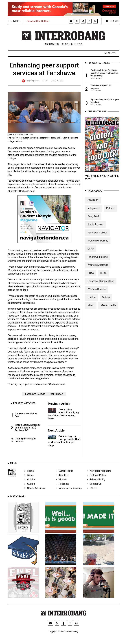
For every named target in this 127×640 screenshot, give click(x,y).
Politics (110, 208)
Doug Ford (93, 216)
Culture (30, 483)
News (45, 81)
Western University (98, 240)
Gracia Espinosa (32, 81)
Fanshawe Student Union (101, 281)
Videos (61, 479)
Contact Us (94, 483)
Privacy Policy (96, 479)
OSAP (91, 248)
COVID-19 (93, 200)
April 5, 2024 (57, 81)
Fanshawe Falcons (98, 256)
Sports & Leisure (35, 488)
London (92, 297)
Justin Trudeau (95, 224)
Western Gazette (97, 289)
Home (29, 470)
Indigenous (94, 208)
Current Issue (65, 470)
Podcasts (63, 483)
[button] (110, 53)
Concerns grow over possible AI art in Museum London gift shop (64, 441)
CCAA (103, 273)
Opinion (30, 479)
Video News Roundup (69, 488)
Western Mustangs (98, 264)
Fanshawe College (35, 393)
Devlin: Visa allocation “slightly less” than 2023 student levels (63, 414)
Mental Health (108, 305)
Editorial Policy (97, 475)
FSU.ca (92, 488)
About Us (62, 475)
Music (91, 305)
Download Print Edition (38, 21)
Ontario (106, 297)
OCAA (91, 273)
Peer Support (56, 393)
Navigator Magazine (99, 470)
